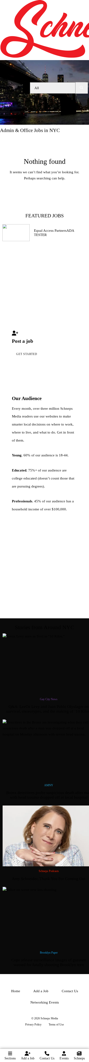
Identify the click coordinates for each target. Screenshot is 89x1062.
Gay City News (48, 699)
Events (64, 1058)
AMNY (48, 785)
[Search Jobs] (81, 88)
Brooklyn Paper (49, 952)
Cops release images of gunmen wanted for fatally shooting (48, 962)
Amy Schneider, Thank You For (48, 878)
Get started (26, 354)
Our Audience (27, 398)
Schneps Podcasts (49, 871)
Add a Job (27, 1058)
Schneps (79, 1058)
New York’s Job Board (9, 81)
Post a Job (10, 106)
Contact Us (47, 1058)
